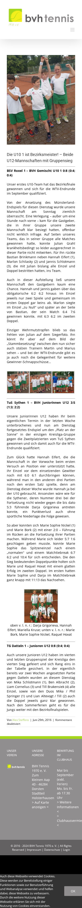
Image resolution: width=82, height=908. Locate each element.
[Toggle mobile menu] (72, 29)
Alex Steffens (20, 720)
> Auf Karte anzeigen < (40, 804)
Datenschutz (52, 850)
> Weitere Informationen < (68, 806)
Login (66, 850)
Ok (73, 891)
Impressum (34, 850)
